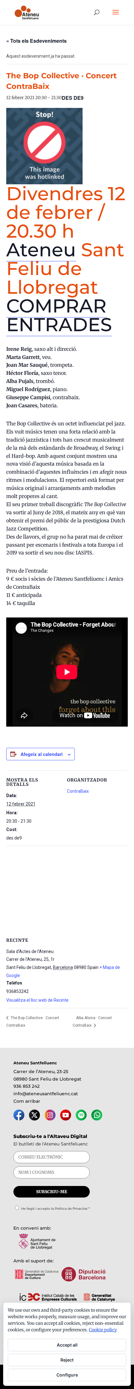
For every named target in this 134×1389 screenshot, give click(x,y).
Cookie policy (103, 1330)
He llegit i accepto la (55, 1209)
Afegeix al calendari (42, 754)
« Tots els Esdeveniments (36, 40)
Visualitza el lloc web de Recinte (37, 1000)
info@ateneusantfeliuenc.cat (45, 1093)
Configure (67, 1374)
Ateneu (41, 249)
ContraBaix (78, 791)
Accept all (67, 1345)
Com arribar (26, 1101)
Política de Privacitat (71, 1209)
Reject (67, 1359)
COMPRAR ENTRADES (59, 315)
